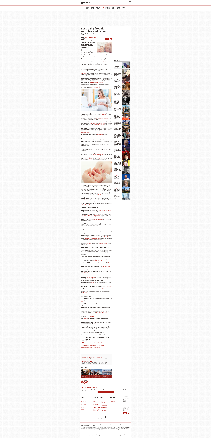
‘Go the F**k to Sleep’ (89, 158)
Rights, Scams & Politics (108, 8)
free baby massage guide (97, 154)
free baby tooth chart (98, 219)
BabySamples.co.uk (104, 294)
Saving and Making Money (90, 37)
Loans (94, 401)
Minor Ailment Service (95, 87)
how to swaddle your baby (94, 155)
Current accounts (96, 407)
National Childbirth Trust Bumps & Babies (91, 215)
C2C (96, 118)
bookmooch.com (102, 123)
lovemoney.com (104, 418)
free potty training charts (95, 236)
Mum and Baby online (86, 204)
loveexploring (112, 401)
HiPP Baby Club (85, 272)
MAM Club (84, 292)
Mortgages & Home (98, 8)
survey (97, 223)
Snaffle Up (96, 326)
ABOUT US (82, 409)
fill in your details (99, 228)
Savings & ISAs (123, 8)
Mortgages (95, 403)
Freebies (86, 318)
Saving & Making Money (103, 8)
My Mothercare (108, 275)
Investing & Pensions (118, 8)
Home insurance (104, 405)
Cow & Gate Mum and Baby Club (92, 305)
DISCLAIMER (82, 407)
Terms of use (101, 419)
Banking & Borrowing (92, 8)
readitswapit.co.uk (93, 123)
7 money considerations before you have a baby (90, 347)
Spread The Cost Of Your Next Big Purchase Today (92, 357)
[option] (86, 373)
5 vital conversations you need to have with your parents (92, 345)
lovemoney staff (88, 38)
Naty (94, 323)
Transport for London (103, 118)
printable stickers (105, 236)
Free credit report (104, 408)
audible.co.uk (100, 158)
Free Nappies (87, 199)
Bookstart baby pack (99, 124)
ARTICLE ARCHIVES (83, 401)
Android (106, 136)
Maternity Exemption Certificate (96, 82)
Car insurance (103, 404)
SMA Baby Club (108, 286)
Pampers (92, 282)
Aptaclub (93, 308)
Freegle (89, 326)
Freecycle (85, 326)
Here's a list (104, 114)
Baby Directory (105, 288)
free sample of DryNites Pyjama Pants (92, 238)
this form (89, 143)
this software (100, 134)
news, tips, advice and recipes (105, 210)
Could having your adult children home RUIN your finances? (93, 342)
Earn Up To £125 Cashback (87, 361)
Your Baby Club (90, 316)
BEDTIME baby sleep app (103, 243)
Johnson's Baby (89, 243)
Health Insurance (104, 410)
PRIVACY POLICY (83, 404)
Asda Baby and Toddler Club (101, 312)
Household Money (87, 8)
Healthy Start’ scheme (85, 132)
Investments (103, 411)
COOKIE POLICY (83, 406)
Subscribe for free (106, 392)
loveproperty (112, 403)
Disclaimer (110, 419)
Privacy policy (106, 419)
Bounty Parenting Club (106, 266)
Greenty (92, 201)
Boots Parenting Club (97, 260)
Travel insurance (104, 407)
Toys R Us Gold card (91, 277)
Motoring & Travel (113, 8)
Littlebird (95, 319)
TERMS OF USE (83, 403)
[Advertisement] (105, 18)
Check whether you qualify (103, 194)
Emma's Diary (83, 73)
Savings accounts (96, 406)
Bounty (85, 63)
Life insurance (95, 404)
